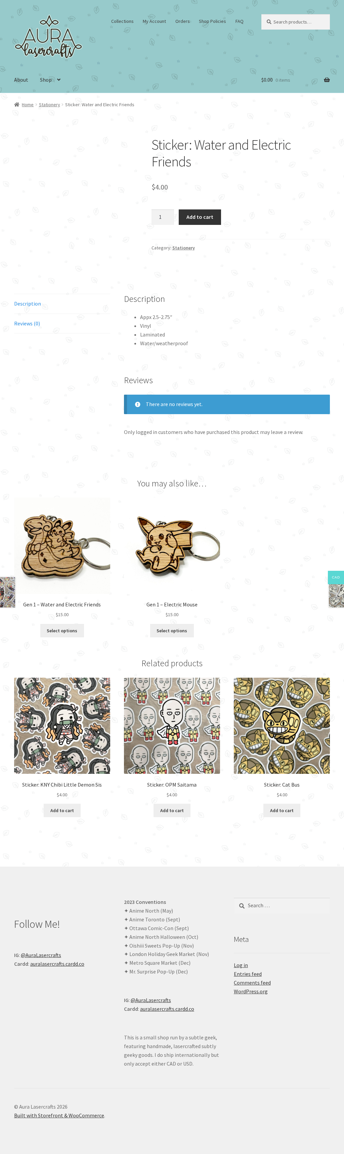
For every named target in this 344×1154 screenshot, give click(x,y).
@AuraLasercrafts (41, 955)
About (21, 79)
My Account (154, 21)
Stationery (49, 105)
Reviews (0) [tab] (27, 323)
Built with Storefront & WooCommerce (59, 1115)
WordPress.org (251, 991)
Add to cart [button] (62, 810)
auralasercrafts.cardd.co (57, 963)
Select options (62, 631)
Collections (122, 21)
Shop (46, 79)
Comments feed (252, 982)
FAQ (239, 21)
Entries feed (248, 973)
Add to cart (199, 216)
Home (28, 105)
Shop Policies (212, 21)
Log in (241, 965)
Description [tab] (27, 303)
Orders (182, 21)
